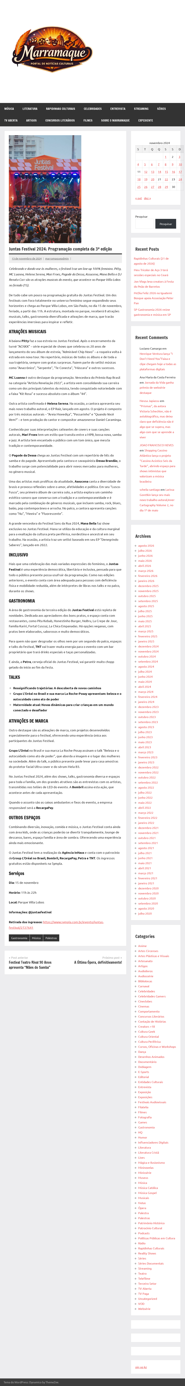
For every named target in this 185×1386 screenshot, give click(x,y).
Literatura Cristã (148, 1152)
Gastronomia (19, 938)
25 (139, 186)
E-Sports (143, 1072)
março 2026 (145, 570)
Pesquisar (141, 216)
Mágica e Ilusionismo (151, 1162)
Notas (142, 1203)
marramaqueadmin (57, 258)
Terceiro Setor (147, 1283)
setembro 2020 (148, 903)
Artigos (31, 120)
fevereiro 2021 (147, 878)
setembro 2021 (148, 843)
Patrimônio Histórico (151, 1223)
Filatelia (143, 1107)
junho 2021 (145, 858)
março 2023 (145, 752)
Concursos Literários (60, 120)
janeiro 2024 (146, 701)
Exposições (145, 1097)
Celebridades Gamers (152, 996)
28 (159, 186)
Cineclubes (145, 1001)
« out (138, 198)
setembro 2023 (148, 722)
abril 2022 (144, 807)
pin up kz (141, 1367)
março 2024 (145, 691)
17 (180, 171)
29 (166, 186)
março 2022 (145, 812)
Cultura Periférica (149, 1041)
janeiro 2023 (146, 762)
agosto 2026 (146, 545)
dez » (147, 198)
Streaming (141, 109)
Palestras (51, 938)
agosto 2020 (146, 908)
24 (180, 179)
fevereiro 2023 (147, 757)
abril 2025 (144, 626)
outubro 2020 (147, 898)
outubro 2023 (147, 717)
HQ (140, 1132)
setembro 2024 (148, 661)
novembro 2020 (148, 893)
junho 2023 (145, 737)
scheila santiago (150, 489)
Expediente (145, 120)
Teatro (142, 1273)
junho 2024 (145, 676)
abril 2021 (144, 868)
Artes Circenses (148, 951)
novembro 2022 (148, 772)
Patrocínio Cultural (150, 1228)
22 (166, 179)
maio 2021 (145, 863)
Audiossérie (145, 976)
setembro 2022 (148, 782)
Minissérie (144, 1172)
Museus (143, 1177)
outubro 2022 (147, 777)
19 (145, 179)
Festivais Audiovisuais (152, 1102)
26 (145, 186)
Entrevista (117, 109)
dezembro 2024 (148, 646)
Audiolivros (145, 971)
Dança (142, 1051)
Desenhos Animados (151, 1056)
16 (173, 171)
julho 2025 (145, 611)
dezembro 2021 (148, 827)
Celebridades (93, 109)
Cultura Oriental (148, 1036)
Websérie (144, 1308)
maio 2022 (145, 802)
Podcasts (144, 1233)
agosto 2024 (146, 666)
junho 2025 (145, 616)
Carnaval (143, 986)
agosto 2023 (146, 727)
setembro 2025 (148, 601)
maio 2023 (145, 742)
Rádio (141, 1243)
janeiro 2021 (146, 883)
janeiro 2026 (146, 580)
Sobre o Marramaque (115, 120)
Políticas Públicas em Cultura (156, 1238)
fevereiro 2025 (147, 636)
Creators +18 (146, 1026)
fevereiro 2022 (147, 817)
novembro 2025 (148, 591)
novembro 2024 (148, 651)
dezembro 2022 (148, 767)
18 (139, 179)
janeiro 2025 (146, 641)
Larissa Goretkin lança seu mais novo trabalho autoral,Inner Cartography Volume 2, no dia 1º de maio (157, 500)
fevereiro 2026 (147, 575)
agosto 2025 (146, 606)
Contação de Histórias (152, 1021)
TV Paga (143, 1293)
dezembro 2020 (148, 888)
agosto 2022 (146, 787)
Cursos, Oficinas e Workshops (157, 1046)
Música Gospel (147, 1192)
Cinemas (143, 1006)
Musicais (143, 1198)
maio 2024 (145, 681)
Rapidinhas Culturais (60, 109)
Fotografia (145, 1117)
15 (166, 171)
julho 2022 (145, 792)
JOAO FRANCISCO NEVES (157, 445)
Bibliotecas (145, 981)
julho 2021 (145, 853)
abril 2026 (144, 565)
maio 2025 (145, 621)
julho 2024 (145, 671)
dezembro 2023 (148, 706)
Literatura (30, 109)
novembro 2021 (148, 832)
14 (159, 171)
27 (152, 186)
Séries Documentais (151, 1263)
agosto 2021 (146, 848)
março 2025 (145, 631)
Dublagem (144, 1066)
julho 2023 (145, 732)
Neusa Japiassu (149, 400)
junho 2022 (145, 797)
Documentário (147, 1061)
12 (145, 171)
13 (152, 171)
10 (180, 164)
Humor (142, 1137)
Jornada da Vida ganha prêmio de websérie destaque (157, 388)
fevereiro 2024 (147, 696)
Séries (161, 109)
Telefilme (144, 1278)
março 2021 (145, 873)
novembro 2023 (148, 712)
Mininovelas (146, 1167)
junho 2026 (145, 555)
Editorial (143, 1077)
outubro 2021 (147, 838)
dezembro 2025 (148, 586)
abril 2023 (144, 747)
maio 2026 (145, 560)
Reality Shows (147, 1253)
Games (142, 1122)
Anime (142, 946)
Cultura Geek (146, 1031)
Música (9, 109)
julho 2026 (145, 550)
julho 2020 (145, 913)
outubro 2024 (147, 656)
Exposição (144, 1092)
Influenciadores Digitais (153, 1142)
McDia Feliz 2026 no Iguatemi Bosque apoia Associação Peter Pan (153, 298)
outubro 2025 (147, 596)
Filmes (87, 120)
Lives (141, 1157)
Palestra (143, 1213)
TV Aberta (11, 120)
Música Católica (148, 1187)
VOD (141, 1303)
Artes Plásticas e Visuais (153, 956)
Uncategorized (147, 1298)
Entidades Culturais (150, 1082)
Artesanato (145, 961)
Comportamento (149, 1011)
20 (152, 179)
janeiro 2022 (146, 822)
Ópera (142, 1208)
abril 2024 (144, 686)
